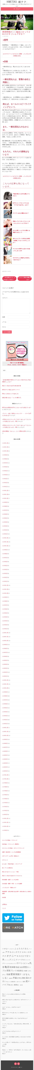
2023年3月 (5, 526)
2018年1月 (5, 771)
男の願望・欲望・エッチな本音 (10, 879)
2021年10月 (5, 593)
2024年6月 (5, 467)
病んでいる (9, 981)
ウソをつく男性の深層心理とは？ (24, 278)
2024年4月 (5, 474)
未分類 (9, 271)
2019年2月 (5, 719)
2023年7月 (5, 510)
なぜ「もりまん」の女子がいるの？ (11, 1007)
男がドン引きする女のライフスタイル (12, 875)
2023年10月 (5, 498)
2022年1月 (5, 581)
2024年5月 (5, 470)
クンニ (12, 959)
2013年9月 (5, 830)
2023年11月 (5, 494)
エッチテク (16, 952)
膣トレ (15, 981)
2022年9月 (5, 549)
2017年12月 (5, 775)
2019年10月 (5, 688)
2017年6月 (5, 791)
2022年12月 (5, 538)
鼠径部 (21, 985)
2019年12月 (5, 680)
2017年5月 (5, 794)
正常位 (19, 978)
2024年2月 (5, 482)
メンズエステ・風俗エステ (9, 887)
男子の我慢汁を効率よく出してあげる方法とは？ (15, 1018)
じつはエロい (11, 948)
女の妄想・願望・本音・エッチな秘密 (12, 883)
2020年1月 (5, 676)
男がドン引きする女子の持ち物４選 (11, 385)
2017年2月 (5, 806)
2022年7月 (5, 557)
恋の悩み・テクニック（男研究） (11, 844)
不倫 (28, 963)
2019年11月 (5, 684)
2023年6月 (5, 514)
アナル (8, 952)
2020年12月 (5, 632)
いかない (5, 949)
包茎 (21, 967)
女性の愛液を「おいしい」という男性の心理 (13, 431)
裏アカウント (20, 981)
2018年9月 (5, 739)
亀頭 (7, 966)
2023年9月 (5, 502)
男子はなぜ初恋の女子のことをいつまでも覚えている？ (16, 407)
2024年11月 (5, 447)
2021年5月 (5, 613)
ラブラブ (14, 963)
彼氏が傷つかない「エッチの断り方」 (12, 397)
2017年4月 (5, 798)
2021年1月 (5, 628)
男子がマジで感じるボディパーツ (11, 389)
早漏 (15, 978)
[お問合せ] (15, 1063)
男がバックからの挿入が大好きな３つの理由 (13, 994)
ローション (22, 963)
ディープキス (21, 960)
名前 (3, 317)
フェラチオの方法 (8, 963)
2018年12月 (5, 727)
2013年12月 (5, 818)
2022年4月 (5, 569)
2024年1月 (5, 486)
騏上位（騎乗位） (14, 985)
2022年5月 (5, 565)
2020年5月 (5, 660)
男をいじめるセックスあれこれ (10, 393)
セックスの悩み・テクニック (9, 840)
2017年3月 (5, 802)
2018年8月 (5, 743)
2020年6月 (5, 656)
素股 (12, 981)
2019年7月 (5, 700)
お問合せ (4, 904)
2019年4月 (5, 712)
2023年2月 (5, 530)
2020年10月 (5, 640)
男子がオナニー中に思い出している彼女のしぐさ (15, 1012)
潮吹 (23, 978)
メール (4, 322)
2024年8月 (5, 459)
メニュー (18, 9)
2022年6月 (5, 561)
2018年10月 (5, 735)
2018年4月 (5, 759)
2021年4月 (5, 617)
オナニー (11, 955)
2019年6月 (5, 704)
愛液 (13, 974)
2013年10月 (5, 826)
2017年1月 (5, 810)
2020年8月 (5, 648)
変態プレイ (11, 970)
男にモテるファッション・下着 (10, 872)
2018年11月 (5, 731)
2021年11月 (5, 589)
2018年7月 (5, 747)
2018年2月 (5, 767)
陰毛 (24, 981)
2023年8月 (5, 506)
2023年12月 (5, 490)
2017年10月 (5, 779)
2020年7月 (5, 652)
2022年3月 (5, 573)
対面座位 (20, 971)
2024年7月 (5, 463)
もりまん (25, 948)
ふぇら (18, 948)
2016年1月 (5, 814)
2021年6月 (5, 609)
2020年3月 (5, 668)
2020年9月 (5, 644)
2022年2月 (5, 577)
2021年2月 (5, 625)
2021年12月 (5, 585)
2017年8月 (5, 787)
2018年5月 (5, 755)
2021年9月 (5, 597)
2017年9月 (5, 783)
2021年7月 (5, 605)
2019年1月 (5, 723)
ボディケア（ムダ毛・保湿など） (11, 856)
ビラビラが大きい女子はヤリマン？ (11, 1031)
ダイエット (5, 860)
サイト (4, 327)
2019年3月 (5, 715)
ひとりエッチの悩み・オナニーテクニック (13, 848)
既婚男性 (11, 978)
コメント (5, 298)
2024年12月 (5, 443)
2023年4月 (5, 522)
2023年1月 (5, 534)
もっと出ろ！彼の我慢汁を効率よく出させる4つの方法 (16, 1037)
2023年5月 (5, 518)
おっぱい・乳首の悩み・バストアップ (12, 864)
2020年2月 (5, 672)
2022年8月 (5, 553)
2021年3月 (5, 621)
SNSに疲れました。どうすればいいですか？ (9, 278)
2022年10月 (5, 546)
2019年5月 (5, 708)
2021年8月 (5, 601)
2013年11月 (5, 822)
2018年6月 (5, 751)
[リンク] (18, 1063)
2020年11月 (5, 636)
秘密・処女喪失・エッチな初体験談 (11, 852)
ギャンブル (6, 960)
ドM (27, 960)
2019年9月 (5, 692)
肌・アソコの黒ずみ (7, 868)
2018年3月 (5, 763)
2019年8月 (5, 696)
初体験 (13, 967)
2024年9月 (5, 455)
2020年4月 (5, 664)
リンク (4, 908)
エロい (24, 952)
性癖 (8, 974)
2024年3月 (5, 478)
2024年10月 (5, 451)
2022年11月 (5, 542)
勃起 (17, 967)
